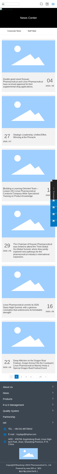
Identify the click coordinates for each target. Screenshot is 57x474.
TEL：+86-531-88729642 (20, 429)
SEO (39, 468)
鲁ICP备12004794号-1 (28, 471)
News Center (28, 17)
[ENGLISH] (47, 4)
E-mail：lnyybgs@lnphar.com (22, 434)
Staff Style (32, 31)
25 (40, 377)
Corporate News (14, 31)
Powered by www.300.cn (26, 468)
